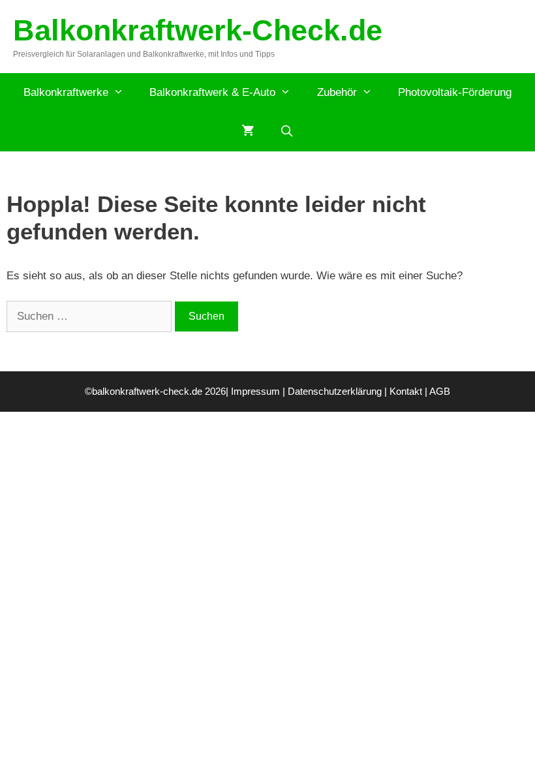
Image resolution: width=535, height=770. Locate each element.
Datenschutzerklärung (335, 391)
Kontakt (406, 391)
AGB (439, 391)
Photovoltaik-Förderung (455, 92)
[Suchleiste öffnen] (287, 131)
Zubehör (337, 92)
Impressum (255, 391)
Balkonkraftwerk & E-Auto (212, 92)
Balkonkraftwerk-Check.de (197, 30)
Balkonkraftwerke (65, 92)
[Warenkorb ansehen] (247, 131)
